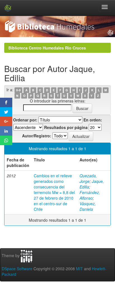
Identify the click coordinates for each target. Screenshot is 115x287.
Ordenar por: (25, 120)
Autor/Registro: (36, 135)
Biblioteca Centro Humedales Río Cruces (47, 48)
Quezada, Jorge (88, 178)
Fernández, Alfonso (90, 195)
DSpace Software (17, 268)
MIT (79, 268)
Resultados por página (66, 127)
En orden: (92, 120)
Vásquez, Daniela (88, 206)
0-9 (18, 90)
